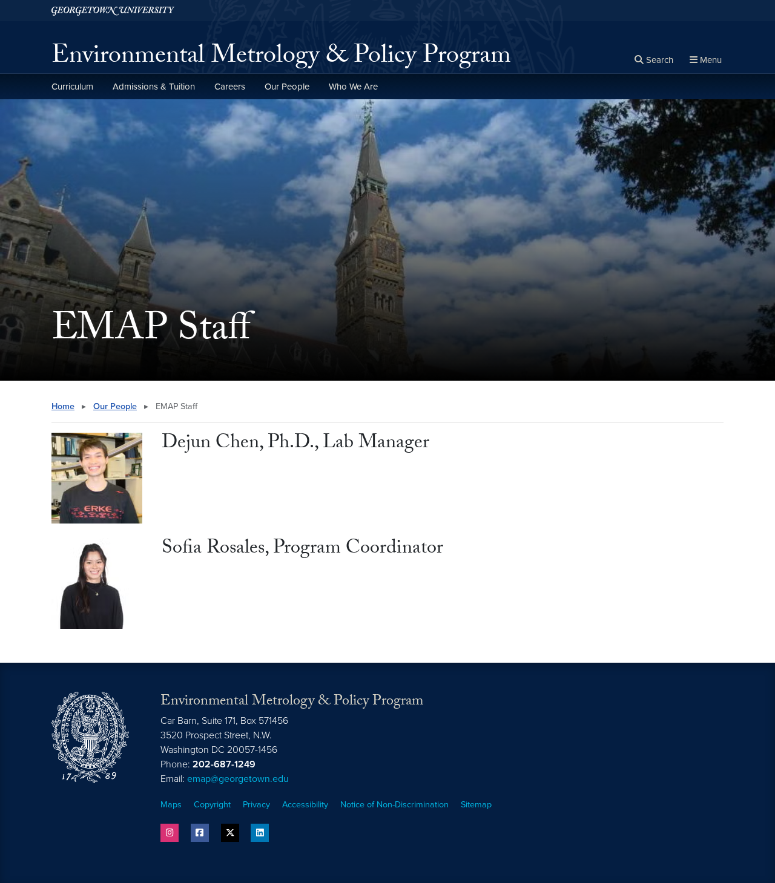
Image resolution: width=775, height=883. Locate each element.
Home (62, 406)
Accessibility (305, 804)
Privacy (256, 804)
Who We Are (353, 86)
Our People (287, 86)
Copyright (212, 804)
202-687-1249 (224, 764)
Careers (229, 86)
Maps (171, 804)
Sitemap (476, 804)
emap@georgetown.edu (238, 779)
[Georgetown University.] (112, 10)
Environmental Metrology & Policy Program (281, 58)
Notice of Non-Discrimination (394, 804)
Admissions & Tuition (154, 86)
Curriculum (72, 86)
